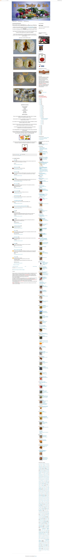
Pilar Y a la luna (16, 183)
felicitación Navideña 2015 (42, 501)
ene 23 (42, 120)
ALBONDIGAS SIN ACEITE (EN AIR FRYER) (44, 278)
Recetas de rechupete (42, 325)
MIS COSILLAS (41, 395)
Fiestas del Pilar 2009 (46, 503)
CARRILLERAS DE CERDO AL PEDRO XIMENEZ (44, 268)
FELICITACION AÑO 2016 (45, 498)
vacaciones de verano (45, 546)
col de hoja (47, 488)
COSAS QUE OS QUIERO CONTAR (44, 137)
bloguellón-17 (46, 480)
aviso (39, 469)
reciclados (46, 532)
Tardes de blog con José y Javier (44, 543)
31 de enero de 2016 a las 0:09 (18, 175)
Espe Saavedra (41, 285)
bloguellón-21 (40, 482)
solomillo (40, 542)
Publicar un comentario (16, 264)
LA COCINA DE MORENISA (43, 228)
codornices (44, 488)
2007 (40, 134)
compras (48, 489)
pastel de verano (46, 520)
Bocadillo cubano (44, 440)
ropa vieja (47, 537)
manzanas (42, 512)
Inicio (25, 266)
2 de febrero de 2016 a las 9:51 (18, 223)
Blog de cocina (41, 178)
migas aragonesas (42, 514)
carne (45, 484)
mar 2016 (41, 114)
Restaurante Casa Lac (41, 535)
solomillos (43, 542)
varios (47, 547)
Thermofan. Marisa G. (17, 195)
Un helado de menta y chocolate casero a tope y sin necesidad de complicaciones (43, 149)
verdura (40, 548)
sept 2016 (41, 108)
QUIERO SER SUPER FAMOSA (43, 406)
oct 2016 (41, 107)
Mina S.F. (15, 230)
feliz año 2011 (44, 502)
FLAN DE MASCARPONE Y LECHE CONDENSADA (45, 220)
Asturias (47, 468)
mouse (43, 516)
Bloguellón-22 (43, 482)
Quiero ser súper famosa (17, 249)
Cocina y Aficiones (42, 147)
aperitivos (40, 468)
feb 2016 (41, 115)
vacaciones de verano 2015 (42, 547)
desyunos (40, 493)
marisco (45, 512)
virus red (46, 549)
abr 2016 (41, 113)
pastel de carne (47, 518)
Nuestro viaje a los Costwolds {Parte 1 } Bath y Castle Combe (44, 312)
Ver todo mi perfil (44, 92)
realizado (42, 531)
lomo (42, 511)
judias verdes (42, 509)
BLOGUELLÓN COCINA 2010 (46, 476)
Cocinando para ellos (42, 218)
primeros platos (45, 528)
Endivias (43, 494)
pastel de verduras (41, 521)
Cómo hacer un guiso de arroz (43, 326)
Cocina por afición (41, 251)
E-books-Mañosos (20, 21)
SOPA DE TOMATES (45, 377)
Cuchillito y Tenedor (42, 328)
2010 (40, 131)
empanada (40, 494)
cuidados (43, 492)
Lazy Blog (40, 241)
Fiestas (47, 502)
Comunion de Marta (47, 490)
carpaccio (47, 485)
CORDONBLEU (41, 400)
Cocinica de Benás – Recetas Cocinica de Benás (43, 194)
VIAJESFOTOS (41, 139)
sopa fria (47, 542)
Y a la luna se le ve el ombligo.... (43, 157)
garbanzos (41, 504)
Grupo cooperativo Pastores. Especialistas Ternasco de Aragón (43, 168)
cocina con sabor (41, 426)
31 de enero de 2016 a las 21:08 (18, 188)
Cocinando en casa (42, 315)
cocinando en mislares (42, 180)
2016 (40, 104)
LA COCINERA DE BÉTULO (17, 200)
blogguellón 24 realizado (45, 472)
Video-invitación (40, 549)
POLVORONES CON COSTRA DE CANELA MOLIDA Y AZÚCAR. (45, 397)
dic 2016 (41, 105)
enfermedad (47, 494)
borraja (47, 482)
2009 (40, 132)
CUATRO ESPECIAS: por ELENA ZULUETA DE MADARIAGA (42, 451)
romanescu (43, 537)
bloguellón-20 (46, 481)
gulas (47, 505)
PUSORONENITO (41, 356)
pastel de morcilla (47, 519)
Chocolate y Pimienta (42, 346)
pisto (42, 524)
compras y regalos (42, 490)
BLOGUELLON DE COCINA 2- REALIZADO (44, 477)
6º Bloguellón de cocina (45, 465)
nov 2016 (41, 106)
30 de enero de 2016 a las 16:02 (18, 164)
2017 (40, 103)
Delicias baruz (41, 300)
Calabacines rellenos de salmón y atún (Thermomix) (45, 307)
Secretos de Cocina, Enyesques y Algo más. (43, 445)
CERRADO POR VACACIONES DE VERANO (44, 164)
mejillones (48, 512)
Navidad (46, 516)
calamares (40, 484)
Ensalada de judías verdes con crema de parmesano (44, 423)
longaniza (46, 511)
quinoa (39, 531)
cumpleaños (46, 492)
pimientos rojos (43, 523)
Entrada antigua (35, 266)
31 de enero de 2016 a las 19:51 (18, 181)
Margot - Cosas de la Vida (42, 333)
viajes (47, 548)
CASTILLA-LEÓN (44, 486)
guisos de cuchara (44, 505)
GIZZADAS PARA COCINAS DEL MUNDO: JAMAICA (44, 436)
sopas (39, 543)
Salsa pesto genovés (44, 336)
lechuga (47, 509)
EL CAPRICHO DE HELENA (43, 416)
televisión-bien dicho (44, 544)
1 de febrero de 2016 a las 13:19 (18, 203)
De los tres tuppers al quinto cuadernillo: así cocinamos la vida (45, 159)
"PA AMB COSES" (44, 257)
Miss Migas (40, 431)
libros (45, 510)
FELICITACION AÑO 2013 (42, 497)
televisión (40, 544)
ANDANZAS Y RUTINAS (42, 246)
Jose (14, 218)
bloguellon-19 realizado (41, 481)
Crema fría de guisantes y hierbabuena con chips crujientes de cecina (45, 243)
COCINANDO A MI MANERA (43, 238)
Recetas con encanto (42, 351)
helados (43, 506)
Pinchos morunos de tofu (45, 203)
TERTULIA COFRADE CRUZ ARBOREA (43, 152)
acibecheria (41, 371)
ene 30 (42, 117)
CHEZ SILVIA (41, 310)
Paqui (15, 210)
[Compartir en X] (23, 154)
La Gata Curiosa (41, 320)
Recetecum (41, 223)
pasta (42, 518)
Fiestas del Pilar (41, 503)
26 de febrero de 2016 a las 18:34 (18, 254)
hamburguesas (40, 506)
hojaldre (41, 507)
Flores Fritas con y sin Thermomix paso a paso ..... (45, 368)
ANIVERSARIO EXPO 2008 (46, 467)
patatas (20, 155)
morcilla (45, 514)
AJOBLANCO (41, 456)
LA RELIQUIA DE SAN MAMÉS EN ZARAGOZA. (45, 154)
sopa (45, 542)
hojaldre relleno (46, 507)
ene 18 (42, 121)
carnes (43, 485)
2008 (40, 133)
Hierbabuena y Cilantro (42, 290)
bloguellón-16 (42, 480)
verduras (44, 548)
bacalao (41, 469)
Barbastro (44, 469)
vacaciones (40, 546)
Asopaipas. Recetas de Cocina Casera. (43, 341)
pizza (45, 524)
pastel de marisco (42, 519)
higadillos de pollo (47, 506)
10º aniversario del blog (41, 463)
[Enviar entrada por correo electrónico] (20, 154)
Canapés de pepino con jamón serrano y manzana (45, 225)
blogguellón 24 (40, 472)
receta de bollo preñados (45, 181)
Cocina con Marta (41, 411)
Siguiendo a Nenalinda (42, 366)
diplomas (47, 493)
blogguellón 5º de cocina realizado (43, 473)
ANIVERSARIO (40, 467)
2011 (40, 130)
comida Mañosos (44, 489)
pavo (48, 521)
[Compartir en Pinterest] (24, 154)
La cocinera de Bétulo (42, 233)
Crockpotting (41, 175)
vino (43, 549)
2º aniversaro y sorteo (44, 464)
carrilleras (40, 486)
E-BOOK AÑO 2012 (26, 21)
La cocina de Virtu (41, 295)
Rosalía (15, 243)
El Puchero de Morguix (42, 305)
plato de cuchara (46, 525)
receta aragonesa (46, 531)
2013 (44, 463)
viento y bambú (41, 421)
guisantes (40, 505)
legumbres (40, 510)
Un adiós (40, 176)
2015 (40, 125)
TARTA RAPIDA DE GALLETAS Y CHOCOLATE (44, 322)
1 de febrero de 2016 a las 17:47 (18, 208)
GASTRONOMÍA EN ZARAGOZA (43, 162)
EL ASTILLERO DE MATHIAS (43, 138)
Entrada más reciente (15, 266)
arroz (44, 468)
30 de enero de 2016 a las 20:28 (18, 169)
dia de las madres (44, 493)
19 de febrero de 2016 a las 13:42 (18, 234)
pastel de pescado (41, 520)
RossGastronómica (42, 361)
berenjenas (47, 469)
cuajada (39, 492)
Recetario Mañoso (41, 532)
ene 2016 (41, 116)
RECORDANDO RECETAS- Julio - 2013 (43, 533)
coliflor (40, 489)
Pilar (14, 178)
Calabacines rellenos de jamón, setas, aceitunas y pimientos (45, 317)
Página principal (14, 21)
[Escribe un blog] (22, 154)
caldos (43, 484)
